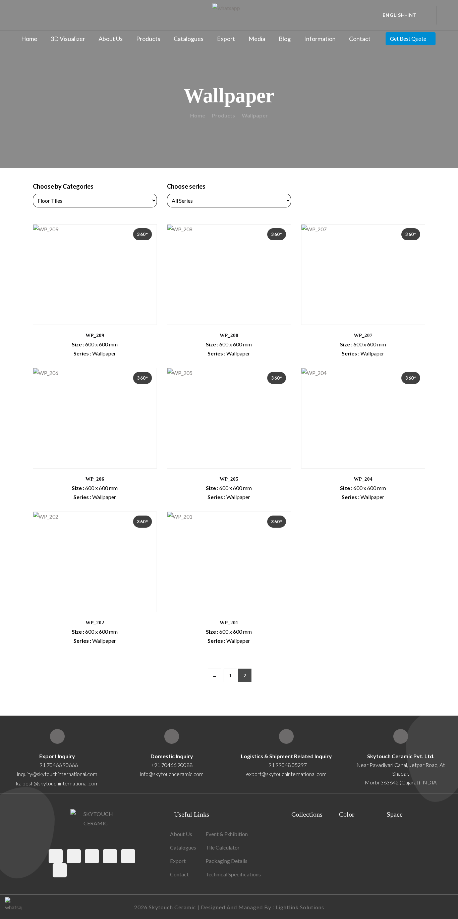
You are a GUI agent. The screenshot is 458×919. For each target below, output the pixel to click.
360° (142, 234)
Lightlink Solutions (300, 907)
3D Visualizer (68, 38)
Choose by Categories (63, 186)
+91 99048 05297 (286, 765)
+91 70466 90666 (57, 765)
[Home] (400, 736)
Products (148, 38)
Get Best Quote (408, 38)
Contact (359, 38)
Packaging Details (226, 861)
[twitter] (74, 856)
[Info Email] (171, 736)
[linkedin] (60, 870)
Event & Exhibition (227, 834)
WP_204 (363, 479)
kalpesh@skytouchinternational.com (57, 783)
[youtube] (128, 856)
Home (29, 38)
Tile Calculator (223, 847)
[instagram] (92, 856)
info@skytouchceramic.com (172, 774)
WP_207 (363, 335)
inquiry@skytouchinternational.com (57, 774)
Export (226, 38)
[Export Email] (57, 736)
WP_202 (94, 622)
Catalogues (189, 38)
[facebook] (56, 856)
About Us (111, 38)
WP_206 (94, 479)
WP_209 (94, 335)
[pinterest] (110, 856)
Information (320, 38)
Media (256, 38)
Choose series (186, 186)
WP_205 (229, 479)
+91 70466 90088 (171, 765)
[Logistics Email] (286, 736)
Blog (285, 38)
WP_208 (229, 335)
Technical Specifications (233, 874)
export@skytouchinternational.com (286, 774)
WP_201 (229, 622)
